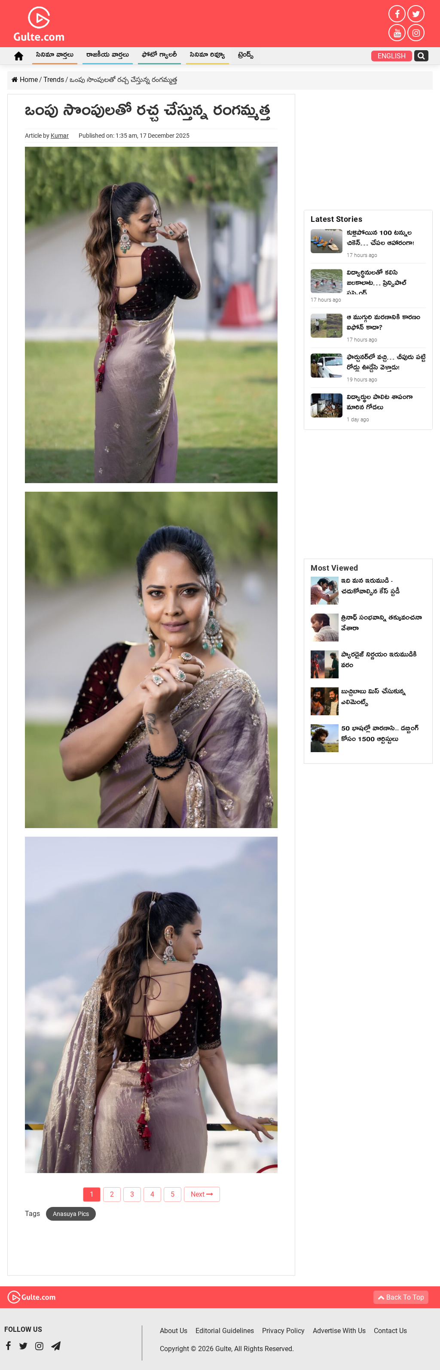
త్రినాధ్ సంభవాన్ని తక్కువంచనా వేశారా (381, 624)
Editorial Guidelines (225, 1331)
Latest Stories (336, 219)
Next (198, 1194)
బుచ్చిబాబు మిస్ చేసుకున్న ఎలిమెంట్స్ (373, 698)
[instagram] (416, 32)
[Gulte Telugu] (39, 22)
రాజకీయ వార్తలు (107, 56)
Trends (53, 80)
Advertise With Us (339, 1331)
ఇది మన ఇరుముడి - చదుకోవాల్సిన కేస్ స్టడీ (370, 587)
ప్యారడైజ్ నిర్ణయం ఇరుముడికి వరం (379, 661)
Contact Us (390, 1331)
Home (18, 55)
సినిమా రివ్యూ (207, 56)
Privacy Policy (283, 1331)
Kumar (60, 135)
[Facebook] (397, 13)
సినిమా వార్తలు (54, 56)
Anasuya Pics (71, 1213)
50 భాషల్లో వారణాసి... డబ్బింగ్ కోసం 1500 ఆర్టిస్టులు (380, 735)
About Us (173, 1331)
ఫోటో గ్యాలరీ (159, 56)
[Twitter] (416, 13)
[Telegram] (56, 1347)
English (392, 56)
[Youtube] (397, 32)
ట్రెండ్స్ (246, 56)
